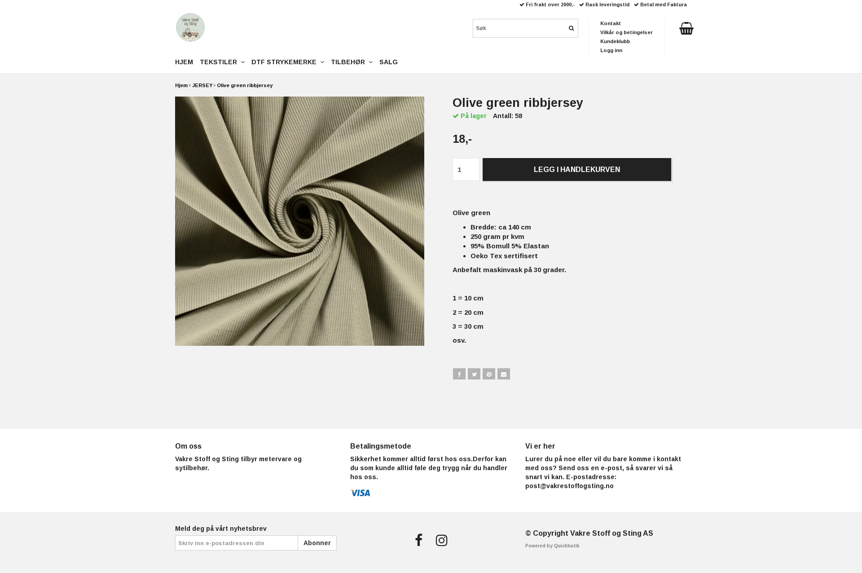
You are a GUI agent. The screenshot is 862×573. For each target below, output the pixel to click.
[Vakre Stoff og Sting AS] (190, 27)
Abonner (317, 543)
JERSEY (202, 85)
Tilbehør (350, 62)
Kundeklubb (615, 41)
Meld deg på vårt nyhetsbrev (221, 528)
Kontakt (610, 23)
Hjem (181, 85)
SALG (388, 62)
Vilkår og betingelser (626, 32)
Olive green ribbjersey (245, 85)
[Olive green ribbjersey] (299, 221)
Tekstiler (220, 62)
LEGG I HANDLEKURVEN (577, 169)
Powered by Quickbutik (552, 545)
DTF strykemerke (285, 62)
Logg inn (611, 50)
